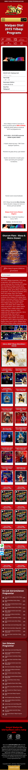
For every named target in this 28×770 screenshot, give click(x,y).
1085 (24, 601)
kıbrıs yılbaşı (12, 316)
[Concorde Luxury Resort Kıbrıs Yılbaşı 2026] (14, 328)
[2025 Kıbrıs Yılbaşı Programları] (21, 496)
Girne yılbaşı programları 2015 (18, 291)
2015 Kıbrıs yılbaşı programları (10, 280)
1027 (24, 604)
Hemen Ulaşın (14, 767)
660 (24, 631)
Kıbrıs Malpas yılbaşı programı (10, 303)
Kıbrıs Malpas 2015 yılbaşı (14, 297)
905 (24, 611)
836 (24, 614)
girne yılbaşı (15, 290)
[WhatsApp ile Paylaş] (2, 546)
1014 (24, 608)
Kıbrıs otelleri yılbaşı (14, 308)
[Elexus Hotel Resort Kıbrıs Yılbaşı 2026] (14, 336)
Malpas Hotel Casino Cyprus (9, 321)
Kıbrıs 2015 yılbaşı (6, 293)
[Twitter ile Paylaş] (2, 553)
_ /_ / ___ (21, 39)
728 (24, 618)
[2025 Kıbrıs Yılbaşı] (7, 496)
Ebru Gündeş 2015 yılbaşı (19, 284)
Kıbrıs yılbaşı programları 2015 (18, 319)
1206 (24, 597)
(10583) (8, 39)
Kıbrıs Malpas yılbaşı (18, 301)
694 (24, 621)
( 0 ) (22, 42)
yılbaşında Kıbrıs (22, 323)
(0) (8, 42)
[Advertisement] (14, 109)
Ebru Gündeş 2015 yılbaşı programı (15, 288)
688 (24, 628)
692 (24, 625)
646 (24, 635)
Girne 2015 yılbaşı (6, 290)
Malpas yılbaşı (12, 323)
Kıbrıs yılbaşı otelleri (10, 318)
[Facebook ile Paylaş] (2, 549)
